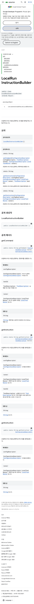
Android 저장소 (5, 518)
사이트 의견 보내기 (19, 593)
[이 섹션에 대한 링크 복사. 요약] (7, 131)
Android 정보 (5, 590)
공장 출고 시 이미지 (6, 529)
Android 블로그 (5, 548)
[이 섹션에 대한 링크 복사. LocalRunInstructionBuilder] (25, 218)
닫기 (17, 23)
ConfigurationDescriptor (21, 158)
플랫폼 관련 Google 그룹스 (8, 554)
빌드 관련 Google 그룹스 (8, 557)
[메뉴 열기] (3, 2)
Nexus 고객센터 (5, 573)
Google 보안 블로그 (6, 551)
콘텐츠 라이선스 (28, 502)
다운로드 (3, 523)
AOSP (3, 50)
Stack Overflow (5, 581)
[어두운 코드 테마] (31, 224)
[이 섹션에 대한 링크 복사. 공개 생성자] (14, 213)
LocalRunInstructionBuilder (13, 141)
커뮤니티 (13, 590)
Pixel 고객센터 (5, 570)
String (5, 320)
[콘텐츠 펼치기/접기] (12, 54)
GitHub (3, 535)
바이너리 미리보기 (6, 526)
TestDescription (22, 160)
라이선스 (26, 590)
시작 (17, 28)
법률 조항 (19, 590)
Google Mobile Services (8, 578)
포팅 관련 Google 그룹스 (8, 559)
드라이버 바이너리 (6, 532)
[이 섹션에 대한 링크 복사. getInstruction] (15, 330)
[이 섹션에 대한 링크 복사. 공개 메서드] (14, 235)
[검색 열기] (22, 2)
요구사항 (3, 520)
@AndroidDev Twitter (7, 545)
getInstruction (8, 176)
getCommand (7, 158)
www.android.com (6, 575)
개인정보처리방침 (7, 593)
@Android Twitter (6, 542)
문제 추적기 (4, 584)
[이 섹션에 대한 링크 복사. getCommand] (15, 241)
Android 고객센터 (6, 567)
